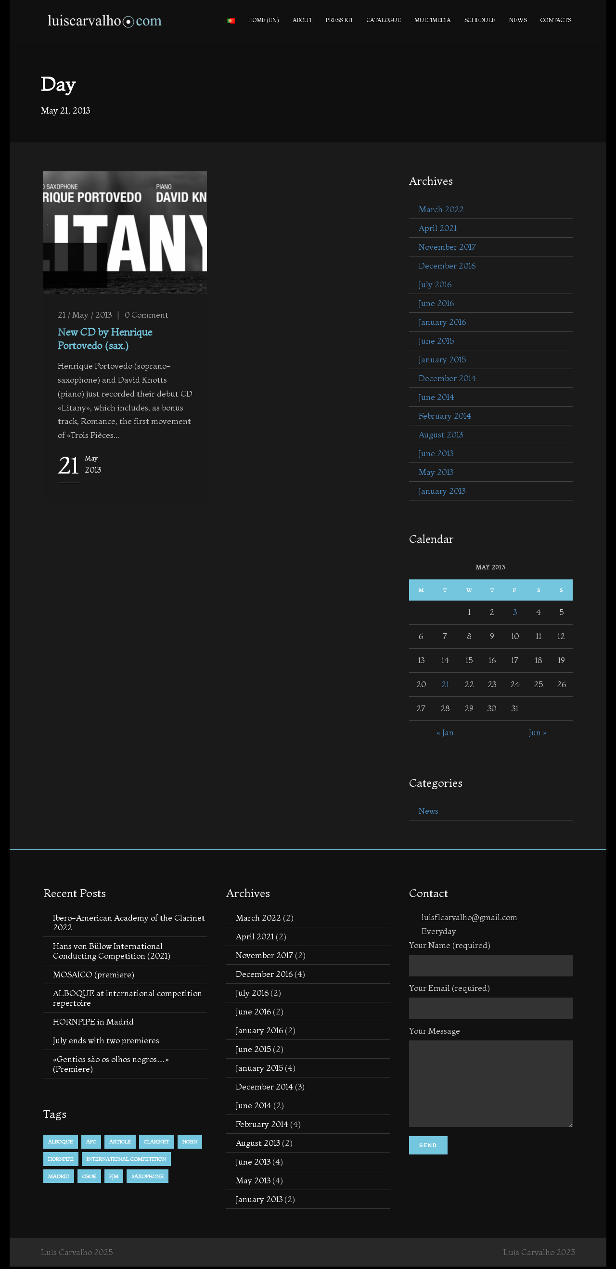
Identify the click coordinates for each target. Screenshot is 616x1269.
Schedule (479, 20)
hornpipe (61, 1158)
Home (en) (263, 20)
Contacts (555, 20)
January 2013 (442, 491)
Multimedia (432, 20)
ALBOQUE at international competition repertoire (127, 998)
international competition (126, 1158)
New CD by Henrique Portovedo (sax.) (105, 338)
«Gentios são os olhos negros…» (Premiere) (111, 1064)
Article (120, 1141)
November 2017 (447, 247)
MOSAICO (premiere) (93, 974)
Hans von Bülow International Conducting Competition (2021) (111, 951)
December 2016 (447, 265)
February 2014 (445, 415)
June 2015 (436, 340)
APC (91, 1141)
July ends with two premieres (106, 1040)
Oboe (89, 1176)
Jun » (538, 732)
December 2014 (447, 378)
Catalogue (384, 20)
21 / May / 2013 (85, 314)
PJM (113, 1176)
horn (189, 1141)
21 (445, 684)
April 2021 (438, 228)
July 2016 (435, 284)
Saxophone (147, 1176)
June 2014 (436, 397)
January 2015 (442, 359)
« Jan (445, 732)
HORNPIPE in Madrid (93, 1021)
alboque (60, 1141)
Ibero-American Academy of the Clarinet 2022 (129, 922)
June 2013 (436, 453)
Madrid (58, 1176)
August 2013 (441, 434)
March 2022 (441, 209)
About (302, 20)
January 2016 (442, 322)
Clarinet (156, 1141)
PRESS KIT (339, 20)
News (518, 20)
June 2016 (436, 303)
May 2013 (436, 472)
